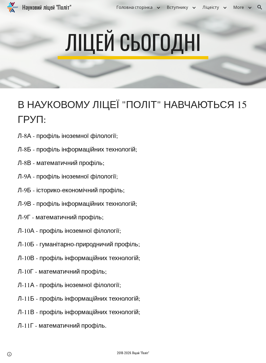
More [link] (238, 7)
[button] (260, 7)
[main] (133, 44)
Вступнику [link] (177, 7)
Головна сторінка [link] (134, 7)
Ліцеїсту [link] (210, 7)
